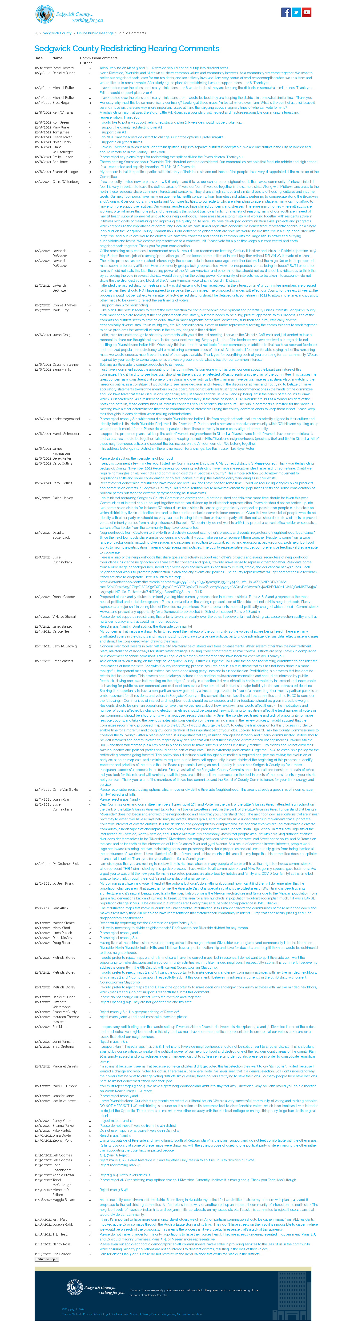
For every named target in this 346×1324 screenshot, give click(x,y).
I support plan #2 (113, 132)
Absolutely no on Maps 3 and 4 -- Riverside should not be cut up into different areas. (164, 68)
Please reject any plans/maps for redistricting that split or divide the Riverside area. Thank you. (171, 157)
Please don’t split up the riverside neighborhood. (136, 458)
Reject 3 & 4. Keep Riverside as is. (125, 1175)
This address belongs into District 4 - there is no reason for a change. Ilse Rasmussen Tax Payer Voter (177, 448)
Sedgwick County (57, 33)
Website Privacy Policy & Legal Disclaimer (98, 1314)
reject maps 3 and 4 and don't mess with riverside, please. (144, 1017)
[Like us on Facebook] (286, 12)
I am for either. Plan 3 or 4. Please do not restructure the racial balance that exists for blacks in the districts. (180, 1254)
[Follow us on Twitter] (296, 12)
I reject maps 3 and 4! (116, 1121)
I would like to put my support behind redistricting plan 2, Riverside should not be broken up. (171, 122)
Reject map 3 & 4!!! (114, 1190)
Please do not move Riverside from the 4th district (138, 1125)
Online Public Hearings (95, 33)
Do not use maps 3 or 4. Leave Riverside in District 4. (140, 1130)
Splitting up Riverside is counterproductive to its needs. (142, 364)
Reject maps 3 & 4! (114, 1041)
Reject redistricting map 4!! (120, 1165)
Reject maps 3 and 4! (116, 1135)
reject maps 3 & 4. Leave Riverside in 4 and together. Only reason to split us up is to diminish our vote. (177, 1160)
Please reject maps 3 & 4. (119, 938)
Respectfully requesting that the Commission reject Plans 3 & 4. (148, 923)
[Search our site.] (36, 33)
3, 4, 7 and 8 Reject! (114, 1155)
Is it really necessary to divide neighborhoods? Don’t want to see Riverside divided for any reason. (174, 928)
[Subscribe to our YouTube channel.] (306, 12)
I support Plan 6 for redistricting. (124, 305)
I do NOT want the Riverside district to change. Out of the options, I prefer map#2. (162, 137)
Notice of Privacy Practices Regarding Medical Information (166, 1314)
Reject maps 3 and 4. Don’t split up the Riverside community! (146, 626)
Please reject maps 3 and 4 (120, 933)
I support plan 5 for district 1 (121, 142)
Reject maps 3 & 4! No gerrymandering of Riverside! (139, 1012)
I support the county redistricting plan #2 (131, 127)
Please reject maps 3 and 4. (120, 799)
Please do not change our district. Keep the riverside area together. (150, 997)
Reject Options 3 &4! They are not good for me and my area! (146, 1002)
